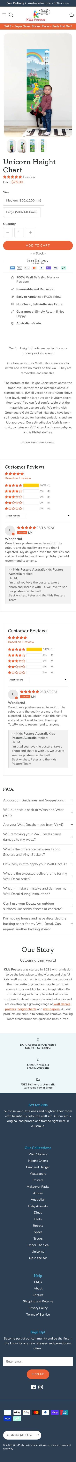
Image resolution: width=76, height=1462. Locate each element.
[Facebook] (33, 1387)
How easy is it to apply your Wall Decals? (35, 864)
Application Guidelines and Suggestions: (34, 800)
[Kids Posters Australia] (38, 15)
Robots (38, 1226)
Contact (38, 1295)
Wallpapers (38, 1174)
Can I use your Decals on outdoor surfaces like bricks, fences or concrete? (33, 906)
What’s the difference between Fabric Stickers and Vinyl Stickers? (31, 852)
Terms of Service (38, 1314)
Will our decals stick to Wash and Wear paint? (33, 812)
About (38, 1288)
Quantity (9, 224)
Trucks (38, 1239)
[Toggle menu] (4, 15)
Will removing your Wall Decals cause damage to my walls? (32, 837)
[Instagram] (40, 1387)
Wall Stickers (38, 1154)
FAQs (38, 1282)
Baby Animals (38, 1206)
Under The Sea (38, 1245)
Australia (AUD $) (19, 1435)
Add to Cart (38, 245)
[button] (13, 177)
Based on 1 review (18, 478)
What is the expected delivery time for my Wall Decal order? (35, 876)
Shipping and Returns (38, 1301)
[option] (38, 85)
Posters (38, 1180)
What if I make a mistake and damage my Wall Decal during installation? (34, 891)
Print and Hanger (38, 1167)
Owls (38, 1219)
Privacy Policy (38, 1308)
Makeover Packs (38, 1187)
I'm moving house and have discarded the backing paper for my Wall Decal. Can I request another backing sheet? (34, 923)
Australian (38, 1199)
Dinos (38, 1212)
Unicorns (38, 1251)
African (38, 1193)
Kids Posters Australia (25, 1445)
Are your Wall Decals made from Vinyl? (33, 824)
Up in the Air (38, 1258)
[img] (27, 528)
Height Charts (38, 1161)
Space (38, 1232)
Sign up (38, 1374)
